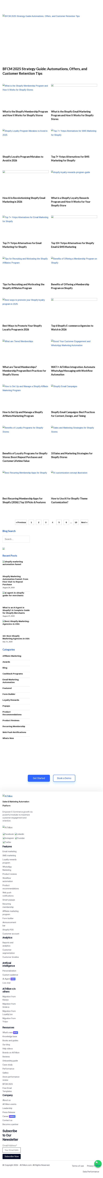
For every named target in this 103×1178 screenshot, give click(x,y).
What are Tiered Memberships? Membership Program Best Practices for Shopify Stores (24, 370)
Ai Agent (9, 979)
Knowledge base (10, 1036)
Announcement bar (9, 924)
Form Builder (9, 694)
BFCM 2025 (8, 1084)
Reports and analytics (8, 944)
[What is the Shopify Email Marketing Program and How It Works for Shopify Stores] (74, 96)
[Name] (28, 540)
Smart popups (9, 900)
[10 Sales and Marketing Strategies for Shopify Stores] (74, 438)
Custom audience (10, 975)
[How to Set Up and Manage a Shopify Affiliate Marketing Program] (26, 396)
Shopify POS (8, 929)
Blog (5, 668)
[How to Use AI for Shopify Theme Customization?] (74, 483)
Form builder (8, 918)
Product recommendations (11, 887)
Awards (6, 662)
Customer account (11, 934)
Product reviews (10, 874)
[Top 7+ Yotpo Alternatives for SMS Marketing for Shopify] (74, 141)
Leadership (7, 1108)
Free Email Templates (7, 1090)
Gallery (5, 1073)
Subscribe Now (11, 1156)
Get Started (39, 778)
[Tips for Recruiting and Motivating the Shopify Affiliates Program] (26, 269)
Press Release (9, 1112)
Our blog (6, 1044)
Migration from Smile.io (9, 1005)
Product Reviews (11, 720)
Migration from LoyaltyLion (9, 1013)
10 (76, 522)
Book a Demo (64, 778)
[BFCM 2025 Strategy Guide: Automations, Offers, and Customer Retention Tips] (51, 39)
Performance (8, 1069)
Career (9, 1116)
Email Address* (10, 1145)
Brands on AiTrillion (11, 1052)
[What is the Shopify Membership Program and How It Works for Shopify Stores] (26, 96)
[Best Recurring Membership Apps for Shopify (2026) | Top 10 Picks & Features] (26, 483)
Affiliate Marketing (12, 656)
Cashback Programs (13, 674)
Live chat (6, 983)
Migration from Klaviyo (9, 998)
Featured (7, 688)
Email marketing (9, 851)
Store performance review (11, 1078)
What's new (10, 1032)
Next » (84, 522)
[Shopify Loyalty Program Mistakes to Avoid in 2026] (26, 141)
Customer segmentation (9, 951)
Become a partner (10, 1124)
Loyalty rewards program (9, 861)
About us (7, 1100)
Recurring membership (8, 905)
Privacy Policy (93, 1166)
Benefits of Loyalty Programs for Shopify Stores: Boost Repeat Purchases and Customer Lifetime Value (25, 457)
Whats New (8, 738)
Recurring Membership (14, 726)
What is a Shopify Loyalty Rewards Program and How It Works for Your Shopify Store (70, 201)
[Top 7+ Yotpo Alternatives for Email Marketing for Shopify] (26, 227)
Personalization (9, 971)
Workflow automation (8, 880)
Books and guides (10, 1040)
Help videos (8, 1048)
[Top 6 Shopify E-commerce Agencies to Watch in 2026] (74, 310)
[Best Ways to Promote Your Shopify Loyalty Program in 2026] (26, 310)
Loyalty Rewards (11, 700)
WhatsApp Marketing (7, 868)
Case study (7, 1065)
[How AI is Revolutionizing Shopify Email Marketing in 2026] (26, 182)
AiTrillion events (9, 1104)
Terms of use (78, 1166)
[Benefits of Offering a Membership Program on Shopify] (74, 269)
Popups (6, 706)
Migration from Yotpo (9, 1020)
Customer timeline (11, 957)
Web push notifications (8, 894)
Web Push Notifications (14, 732)
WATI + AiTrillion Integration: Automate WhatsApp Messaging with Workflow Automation (73, 370)
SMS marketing (9, 855)
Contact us (7, 1120)
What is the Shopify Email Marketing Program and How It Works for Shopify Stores (72, 115)
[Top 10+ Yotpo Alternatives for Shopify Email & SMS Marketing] (74, 227)
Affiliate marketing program (11, 913)
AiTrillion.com (26, 1165)
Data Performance (91, 1171)
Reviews (6, 1056)
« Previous (21, 522)
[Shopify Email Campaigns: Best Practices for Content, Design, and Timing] (74, 396)
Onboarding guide (10, 1060)
